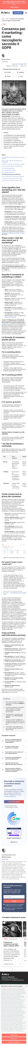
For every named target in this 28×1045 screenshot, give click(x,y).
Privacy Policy (13, 904)
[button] (26, 986)
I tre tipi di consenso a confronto (11, 174)
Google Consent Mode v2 (12, 795)
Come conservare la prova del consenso (13, 176)
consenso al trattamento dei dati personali (13, 233)
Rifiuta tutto (14, 1038)
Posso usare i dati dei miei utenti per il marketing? (12, 161)
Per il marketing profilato (8, 170)
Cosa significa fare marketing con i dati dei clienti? (13, 158)
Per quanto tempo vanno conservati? (12, 178)
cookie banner (6, 323)
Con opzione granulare (8, 172)
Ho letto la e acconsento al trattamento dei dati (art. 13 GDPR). (14, 905)
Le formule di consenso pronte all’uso (12, 166)
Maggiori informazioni (14, 1042)
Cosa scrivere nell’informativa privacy (12, 180)
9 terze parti (8, 988)
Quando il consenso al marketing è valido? (13, 164)
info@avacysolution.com (18, 980)
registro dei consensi (10, 317)
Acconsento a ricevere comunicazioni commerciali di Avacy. (14, 908)
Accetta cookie (14, 1035)
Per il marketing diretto (8, 168)
